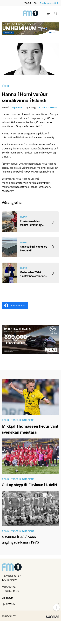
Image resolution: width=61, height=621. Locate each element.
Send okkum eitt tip (49, 3)
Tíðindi (5, 85)
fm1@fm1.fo (9, 587)
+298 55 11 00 (29, 3)
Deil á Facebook (18, 305)
